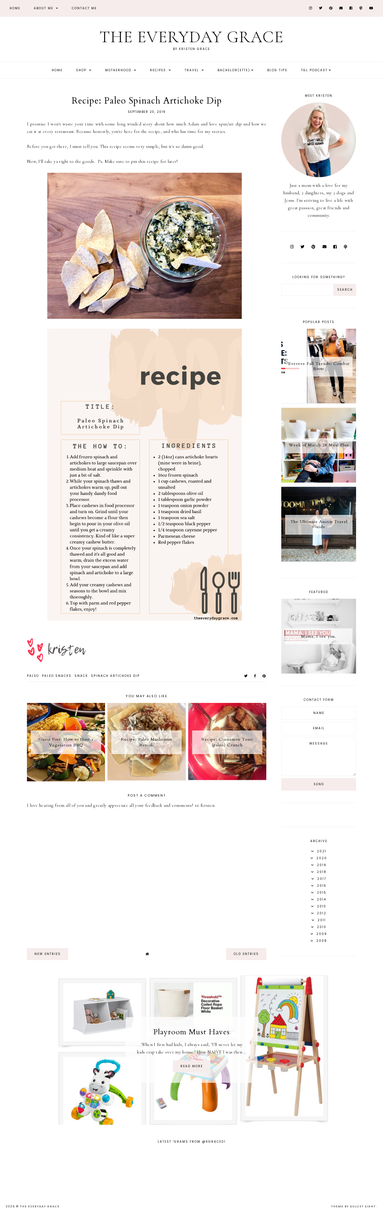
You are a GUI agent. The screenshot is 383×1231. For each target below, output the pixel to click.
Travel (192, 70)
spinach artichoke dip (115, 676)
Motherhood (119, 70)
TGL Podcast (314, 70)
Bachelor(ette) (234, 70)
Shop (82, 70)
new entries (47, 954)
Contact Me (84, 8)
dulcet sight (363, 1206)
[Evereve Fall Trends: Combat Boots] (318, 402)
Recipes (159, 70)
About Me (44, 8)
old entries (246, 954)
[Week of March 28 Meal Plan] (318, 481)
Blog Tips (277, 70)
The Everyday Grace (191, 37)
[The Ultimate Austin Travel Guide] (318, 560)
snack (81, 676)
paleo (33, 676)
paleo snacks (57, 676)
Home (15, 8)
